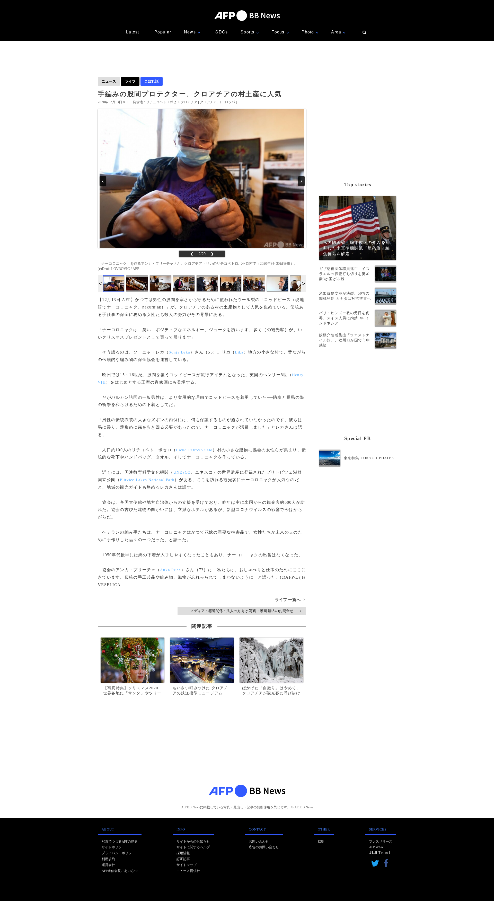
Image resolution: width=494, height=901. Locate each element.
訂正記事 (183, 859)
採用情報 (183, 853)
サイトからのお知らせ (193, 841)
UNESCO (182, 472)
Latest (132, 32)
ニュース (109, 81)
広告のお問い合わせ (264, 847)
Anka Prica (170, 570)
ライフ (130, 81)
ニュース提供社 (188, 871)
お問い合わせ (259, 841)
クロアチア (208, 102)
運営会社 (108, 865)
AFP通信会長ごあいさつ (120, 871)
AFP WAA (376, 847)
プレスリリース (380, 841)
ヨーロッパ (226, 102)
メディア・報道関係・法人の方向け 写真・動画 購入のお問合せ (245, 611)
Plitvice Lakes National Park (147, 480)
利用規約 (108, 859)
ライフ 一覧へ (290, 599)
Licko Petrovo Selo (194, 450)
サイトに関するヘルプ (193, 847)
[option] (113, 283)
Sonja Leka (179, 352)
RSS (321, 841)
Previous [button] (100, 283)
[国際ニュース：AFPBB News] (247, 15)
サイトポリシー (113, 847)
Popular (162, 32)
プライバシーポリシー (118, 853)
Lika (239, 352)
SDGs (221, 32)
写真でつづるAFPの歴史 (120, 841)
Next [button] (303, 283)
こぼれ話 (151, 81)
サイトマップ (187, 865)
